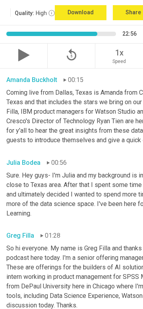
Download (81, 12)
